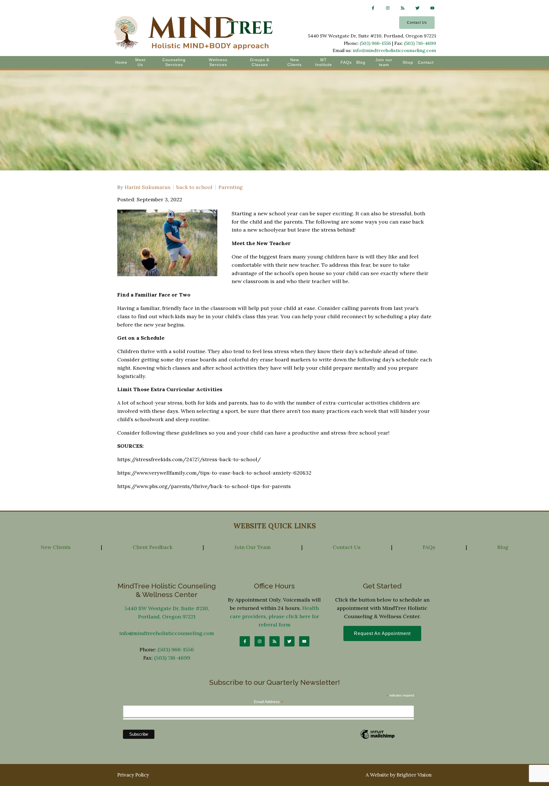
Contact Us (417, 23)
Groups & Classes (259, 62)
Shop (408, 62)
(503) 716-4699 (420, 43)
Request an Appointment (382, 633)
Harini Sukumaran (147, 187)
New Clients (294, 62)
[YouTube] (432, 8)
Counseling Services (174, 62)
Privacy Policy (133, 775)
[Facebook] (373, 8)
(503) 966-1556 (375, 43)
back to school (194, 187)
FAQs (346, 62)
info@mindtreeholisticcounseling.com (394, 50)
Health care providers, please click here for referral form (274, 616)
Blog (360, 62)
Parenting (230, 187)
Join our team (383, 62)
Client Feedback (152, 547)
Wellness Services (218, 62)
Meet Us (140, 62)
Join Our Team (252, 547)
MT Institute (323, 62)
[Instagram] (388, 8)
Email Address (268, 702)
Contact (426, 62)
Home (121, 62)
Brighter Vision (414, 775)
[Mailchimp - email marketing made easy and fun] (377, 738)
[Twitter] (417, 8)
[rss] (402, 8)
